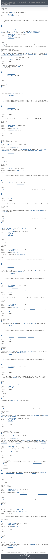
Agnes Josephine (12, 58)
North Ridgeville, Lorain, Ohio (36, 442)
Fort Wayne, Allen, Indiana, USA (25, 149)
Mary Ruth (11, 436)
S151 (3, 460)
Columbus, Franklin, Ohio (42, 494)
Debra (10, 233)
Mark (32, 309)
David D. (11, 38)
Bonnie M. (4, 443)
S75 (3, 20)
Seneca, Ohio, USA (28, 53)
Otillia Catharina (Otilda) (13, 29)
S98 (3, 463)
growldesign (33, 558)
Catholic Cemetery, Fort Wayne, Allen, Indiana (31, 32)
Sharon (10, 234)
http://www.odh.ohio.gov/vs (39, 461)
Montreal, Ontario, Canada (26, 440)
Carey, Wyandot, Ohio (23, 228)
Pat (10, 420)
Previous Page (23, 554)
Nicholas (12, 12)
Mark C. (11, 35)
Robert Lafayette (35, 415)
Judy (13, 130)
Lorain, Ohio (18, 443)
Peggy (10, 235)
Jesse (10, 453)
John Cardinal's (20, 558)
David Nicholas (32, 227)
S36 (3, 46)
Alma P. (11, 59)
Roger (10, 232)
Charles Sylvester (5, 31)
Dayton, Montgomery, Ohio (19, 271)
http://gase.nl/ (18, 66)
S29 (3, 376)
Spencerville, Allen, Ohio (21, 352)
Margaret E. (11, 386)
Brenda (13, 93)
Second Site (23, 558)
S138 (3, 66)
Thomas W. (11, 37)
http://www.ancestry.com (15, 377)
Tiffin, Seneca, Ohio (11, 229)
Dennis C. (10, 168)
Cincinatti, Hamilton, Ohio (20, 254)
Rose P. (10, 15)
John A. (10, 36)
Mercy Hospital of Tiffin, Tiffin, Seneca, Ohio (23, 370)
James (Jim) (11, 419)
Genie (10, 421)
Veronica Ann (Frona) (16, 31)
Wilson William (40, 30)
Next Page (27, 554)
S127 (3, 45)
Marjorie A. (11, 250)
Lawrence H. (14, 400)
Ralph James (15, 128)
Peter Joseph (32, 54)
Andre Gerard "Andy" (12, 474)
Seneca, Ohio (6, 441)
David (10, 292)
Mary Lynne (39, 440)
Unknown (35, 270)
